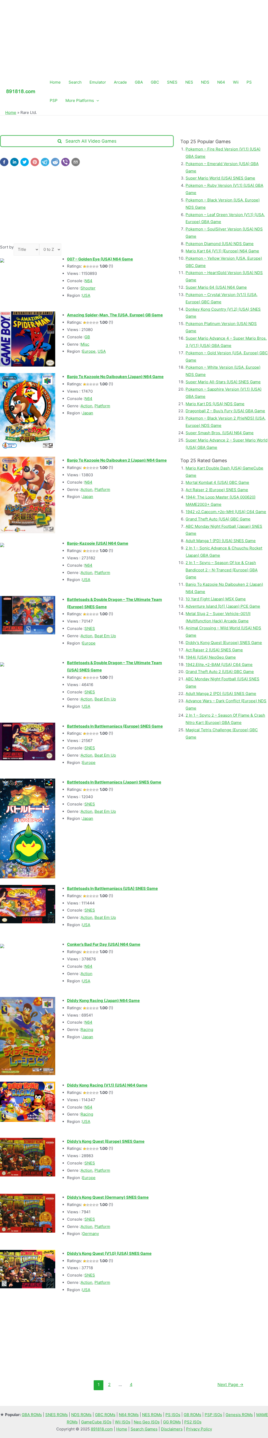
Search (75, 82)
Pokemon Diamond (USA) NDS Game (220, 243)
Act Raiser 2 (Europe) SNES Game (217, 489)
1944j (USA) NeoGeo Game (211, 657)
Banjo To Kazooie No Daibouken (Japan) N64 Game (115, 376)
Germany (90, 1233)
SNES (172, 82)
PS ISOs (172, 1414)
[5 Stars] (97, 266)
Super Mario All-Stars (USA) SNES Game (223, 381)
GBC (155, 82)
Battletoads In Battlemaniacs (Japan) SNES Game (114, 782)
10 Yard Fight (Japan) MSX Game (216, 598)
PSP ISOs (213, 1414)
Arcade (120, 82)
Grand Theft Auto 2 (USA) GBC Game (220, 671)
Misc (85, 344)
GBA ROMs (32, 1414)
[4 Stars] (94, 266)
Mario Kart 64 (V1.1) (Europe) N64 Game (222, 250)
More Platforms (79, 100)
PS (249, 82)
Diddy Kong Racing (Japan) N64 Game (103, 1000)
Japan (87, 412)
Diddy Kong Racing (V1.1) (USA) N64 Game (107, 1085)
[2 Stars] (87, 266)
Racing (87, 1029)
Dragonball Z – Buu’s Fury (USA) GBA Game (225, 410)
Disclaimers (172, 1429)
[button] (4, 162)
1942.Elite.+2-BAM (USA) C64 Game (219, 664)
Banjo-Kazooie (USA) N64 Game (97, 543)
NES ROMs (152, 1414)
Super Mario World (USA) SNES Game (220, 178)
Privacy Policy (199, 1429)
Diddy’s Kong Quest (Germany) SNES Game (108, 1197)
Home (55, 82)
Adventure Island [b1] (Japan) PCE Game (223, 606)
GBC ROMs (105, 1414)
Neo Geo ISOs (147, 1421)
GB (87, 336)
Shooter (88, 288)
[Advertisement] (134, 36)
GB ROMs (192, 1414)
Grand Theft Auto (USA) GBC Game (218, 519)
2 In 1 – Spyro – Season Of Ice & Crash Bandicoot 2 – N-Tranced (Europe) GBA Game (222, 570)
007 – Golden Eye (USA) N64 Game (100, 259)
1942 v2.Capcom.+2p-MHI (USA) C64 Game (226, 511)
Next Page (230, 1384)
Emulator (98, 82)
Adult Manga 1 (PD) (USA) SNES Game (221, 540)
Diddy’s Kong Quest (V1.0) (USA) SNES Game (109, 1253)
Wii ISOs (122, 1421)
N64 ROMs (129, 1414)
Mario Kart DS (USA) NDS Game (215, 403)
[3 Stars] (90, 266)
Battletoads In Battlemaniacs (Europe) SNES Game (115, 726)
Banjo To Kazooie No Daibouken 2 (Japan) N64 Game (117, 460)
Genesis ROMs (239, 1414)
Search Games (144, 1429)
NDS (205, 82)
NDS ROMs (81, 1414)
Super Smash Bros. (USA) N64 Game (220, 432)
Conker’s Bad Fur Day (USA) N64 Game (103, 944)
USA (86, 295)
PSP (54, 100)
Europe (89, 351)
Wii (236, 82)
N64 (221, 82)
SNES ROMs (56, 1414)
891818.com (102, 1429)
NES (189, 82)
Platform (102, 405)
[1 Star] (84, 266)
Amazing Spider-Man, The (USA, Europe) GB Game (115, 314)
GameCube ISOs (96, 1421)
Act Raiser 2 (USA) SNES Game (214, 649)
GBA (139, 82)
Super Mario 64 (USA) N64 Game (216, 287)
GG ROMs (172, 1421)
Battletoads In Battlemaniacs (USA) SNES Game (112, 888)
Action (86, 405)
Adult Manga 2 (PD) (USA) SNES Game (221, 693)
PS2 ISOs (193, 1421)
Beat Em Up (105, 635)
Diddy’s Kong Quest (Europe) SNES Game (105, 1141)
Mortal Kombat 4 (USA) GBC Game (217, 482)
